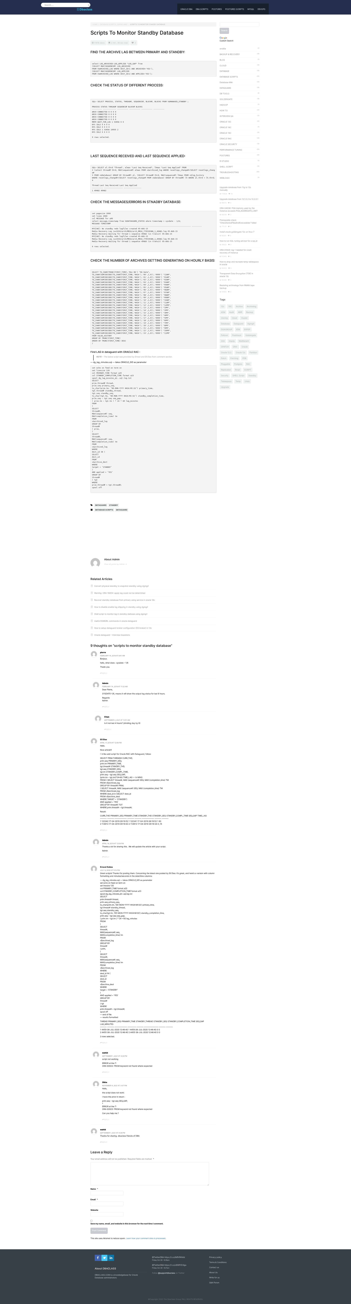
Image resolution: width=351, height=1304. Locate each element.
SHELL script (238, 375)
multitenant (244, 341)
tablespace (226, 381)
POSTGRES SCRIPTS (234, 9)
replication (226, 370)
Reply (104, 673)
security (224, 375)
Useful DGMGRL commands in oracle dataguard (115, 621)
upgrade (225, 387)
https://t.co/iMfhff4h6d (174, 1257)
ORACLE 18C (225, 127)
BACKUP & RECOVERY (230, 54)
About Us (213, 1272)
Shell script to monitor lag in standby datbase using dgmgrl (120, 614)
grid (223, 341)
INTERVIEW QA (226, 116)
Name (94, 1189)
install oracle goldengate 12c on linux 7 (237, 232)
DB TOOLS (224, 93)
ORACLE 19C (225, 133)
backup (249, 312)
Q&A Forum (214, 1282)
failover (224, 335)
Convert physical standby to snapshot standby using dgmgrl (121, 586)
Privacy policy (215, 1257)
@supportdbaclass (166, 1273)
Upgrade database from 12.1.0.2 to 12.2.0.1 (239, 199)
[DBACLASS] (84, 9)
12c (222, 306)
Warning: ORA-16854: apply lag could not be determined (119, 593)
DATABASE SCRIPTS (108, 24)
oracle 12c (240, 352)
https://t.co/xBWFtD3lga (175, 1265)
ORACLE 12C (225, 122)
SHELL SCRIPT (226, 167)
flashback (236, 335)
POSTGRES (217, 9)
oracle (245, 347)
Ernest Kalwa (106, 867)
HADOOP (224, 105)
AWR (240, 312)
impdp (232, 341)
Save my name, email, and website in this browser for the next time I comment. (126, 1223)
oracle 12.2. (226, 352)
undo (247, 381)
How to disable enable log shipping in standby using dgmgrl (121, 607)
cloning (224, 318)
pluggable (225, 364)
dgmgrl (250, 324)
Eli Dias (103, 739)
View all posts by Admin (115, 564)
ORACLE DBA (186, 9)
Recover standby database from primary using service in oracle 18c (124, 600)
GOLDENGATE (226, 99)
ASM (223, 312)
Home (95, 24)
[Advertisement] (115, 537)
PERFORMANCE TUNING (231, 150)
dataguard (100, 505)
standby (113, 505)
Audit (231, 312)
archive (239, 306)
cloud (234, 318)
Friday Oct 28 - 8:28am (160, 1260)
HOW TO (224, 110)
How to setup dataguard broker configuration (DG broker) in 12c (123, 628)
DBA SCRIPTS (202, 9)
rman (237, 370)
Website (94, 1210)
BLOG (222, 60)
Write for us (214, 1277)
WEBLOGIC (225, 178)
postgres (238, 364)
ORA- (235, 347)
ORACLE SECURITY (228, 144)
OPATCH (225, 347)
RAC (248, 364)
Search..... (49, 5)
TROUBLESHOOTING (229, 172)
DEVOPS (261, 9)
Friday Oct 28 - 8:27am (160, 1268)
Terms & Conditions (218, 1262)
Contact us (214, 1267)
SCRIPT (247, 370)
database (225, 324)
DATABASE (224, 71)
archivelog (251, 306)
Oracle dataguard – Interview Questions (112, 635)
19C (230, 306)
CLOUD (223, 65)
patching (234, 358)
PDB (244, 358)
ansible (223, 48)
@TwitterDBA (158, 1257)
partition (253, 352)
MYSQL (250, 9)
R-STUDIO (224, 161)
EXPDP (247, 329)
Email (94, 1199)
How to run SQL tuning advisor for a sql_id (238, 241)
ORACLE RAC (226, 138)
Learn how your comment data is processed (145, 1238)
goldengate (250, 335)
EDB (238, 329)
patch (223, 358)
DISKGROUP (226, 329)
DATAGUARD (122, 24)
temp (238, 381)
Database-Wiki (226, 82)
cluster (244, 318)
